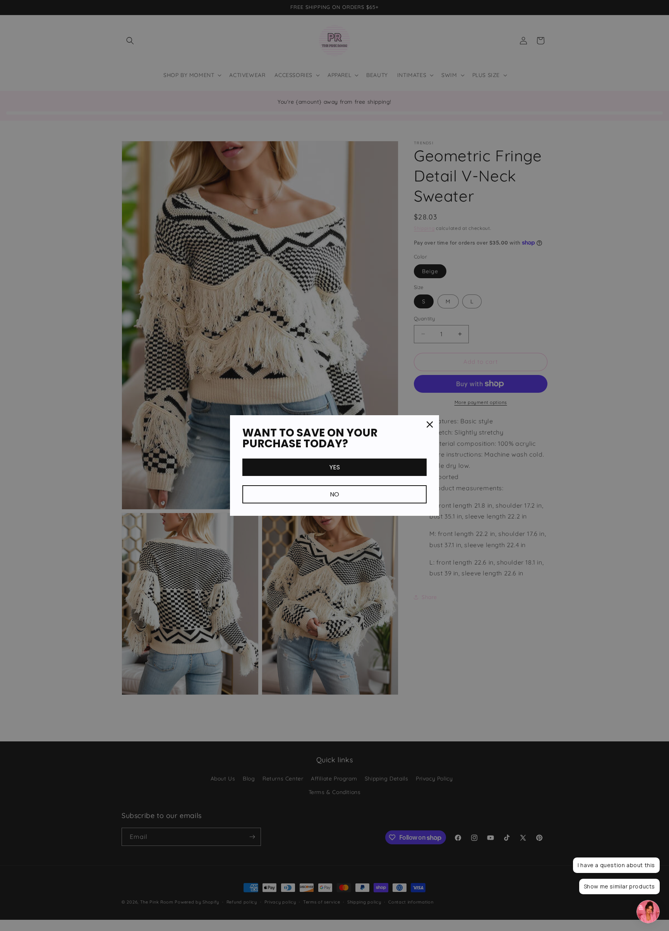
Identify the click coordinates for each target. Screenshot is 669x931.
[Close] (429, 424)
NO (334, 494)
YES (334, 467)
